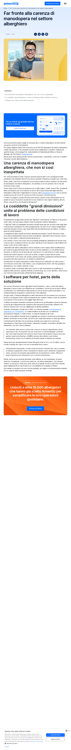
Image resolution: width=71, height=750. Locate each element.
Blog (5, 8)
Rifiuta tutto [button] (55, 739)
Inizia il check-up (20, 128)
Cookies (7, 746)
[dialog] (35, 739)
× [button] (69, 730)
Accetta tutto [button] (55, 735)
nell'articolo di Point (49, 193)
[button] (24, 743)
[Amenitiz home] (11, 3)
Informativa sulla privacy (36, 741)
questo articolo (27, 154)
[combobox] (66, 731)
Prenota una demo (52, 3)
